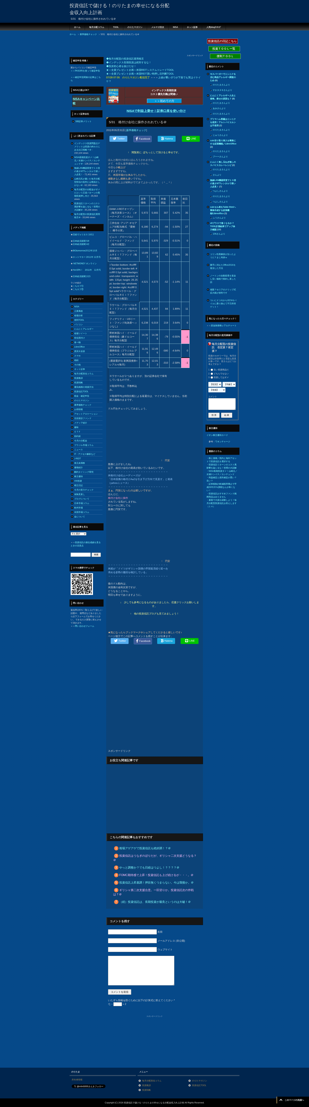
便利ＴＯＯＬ (225, 56)
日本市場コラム (81, 503)
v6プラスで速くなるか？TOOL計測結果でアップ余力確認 (222, 226)
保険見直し (79, 494)
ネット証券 (192, 27)
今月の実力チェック (84, 490)
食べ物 (77, 342)
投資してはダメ (221, 377)
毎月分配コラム (96, 27)
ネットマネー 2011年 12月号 (87, 257)
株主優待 (78, 476)
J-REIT (77, 458)
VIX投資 (78, 481)
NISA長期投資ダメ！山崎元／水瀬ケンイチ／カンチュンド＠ (87, 160)
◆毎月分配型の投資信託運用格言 (125, 58)
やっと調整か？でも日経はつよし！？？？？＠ (149, 867)
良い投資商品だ (221, 369)
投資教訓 (78, 378)
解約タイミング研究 (84, 472)
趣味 (76, 427)
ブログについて (81, 499)
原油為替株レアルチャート (224, 325)
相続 (76, 360)
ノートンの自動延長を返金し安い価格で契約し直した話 (223, 278)
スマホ (77, 356)
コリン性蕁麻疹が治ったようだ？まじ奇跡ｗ (223, 256)
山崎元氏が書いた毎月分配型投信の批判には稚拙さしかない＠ (87, 182)
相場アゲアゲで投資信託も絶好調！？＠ (145, 848)
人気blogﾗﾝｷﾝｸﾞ (213, 27)
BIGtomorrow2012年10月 (85, 250)
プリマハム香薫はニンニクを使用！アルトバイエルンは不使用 (223, 122)
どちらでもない (221, 373)
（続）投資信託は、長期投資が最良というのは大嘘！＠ (155, 901)
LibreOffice (79, 347)
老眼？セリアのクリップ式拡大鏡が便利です (223, 291)
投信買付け (79, 338)
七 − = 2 (117, 1004)
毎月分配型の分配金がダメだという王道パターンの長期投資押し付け (87, 192)
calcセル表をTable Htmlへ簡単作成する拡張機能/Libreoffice (223, 210)
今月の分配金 (80, 440)
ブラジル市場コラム (84, 445)
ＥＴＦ (77, 432)
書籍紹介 (78, 467)
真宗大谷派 (79, 351)
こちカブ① (78, 286)
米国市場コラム (81, 512)
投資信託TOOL (81, 391)
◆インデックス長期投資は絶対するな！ (128, 62)
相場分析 (78, 315)
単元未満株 (79, 463)
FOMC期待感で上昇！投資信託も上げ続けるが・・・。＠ (156, 875)
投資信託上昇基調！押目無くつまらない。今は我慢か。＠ (156, 882)
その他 (77, 364)
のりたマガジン (135, 27)
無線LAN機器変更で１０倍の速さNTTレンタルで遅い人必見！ (87, 171)
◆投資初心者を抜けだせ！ (121, 66)
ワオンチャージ (222, 441)
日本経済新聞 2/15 (81, 276)
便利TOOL (79, 320)
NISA (175, 27)
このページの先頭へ (294, 1100)
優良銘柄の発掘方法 (84, 387)
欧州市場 (78, 507)
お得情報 (78, 409)
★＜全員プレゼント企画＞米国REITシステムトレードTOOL (140, 69)
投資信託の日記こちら (222, 41)
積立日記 (78, 485)
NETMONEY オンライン (85, 263)
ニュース (78, 449)
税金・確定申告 (81, 396)
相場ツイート (80, 333)
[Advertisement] (135, 46)
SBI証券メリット (83, 121)
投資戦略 (78, 382)
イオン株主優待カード (217, 435)
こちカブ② (78, 289)
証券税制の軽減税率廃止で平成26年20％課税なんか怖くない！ (222, 487)
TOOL (116, 27)
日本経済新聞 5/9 (81, 241)
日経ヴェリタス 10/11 (83, 234)
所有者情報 (77, 1079)
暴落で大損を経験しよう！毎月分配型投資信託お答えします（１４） (222, 503)
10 (219, 229)
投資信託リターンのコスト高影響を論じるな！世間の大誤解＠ (87, 206)
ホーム (77, 27)
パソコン (78, 324)
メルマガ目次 (157, 27)
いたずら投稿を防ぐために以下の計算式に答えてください (141, 1000)
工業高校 (78, 311)
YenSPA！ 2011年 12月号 (87, 270)
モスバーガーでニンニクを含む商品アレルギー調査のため (223, 77)
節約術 (77, 436)
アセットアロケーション (86, 414)
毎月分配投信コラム (84, 373)
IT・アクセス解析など (84, 454)
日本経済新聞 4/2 (81, 244)
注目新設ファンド (82, 418)
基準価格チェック (136, 130)
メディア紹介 (80, 423)
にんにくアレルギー (84, 329)
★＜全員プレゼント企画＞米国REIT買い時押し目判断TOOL (140, 73)
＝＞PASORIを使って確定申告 (85, 71)
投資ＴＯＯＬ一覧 (224, 48)
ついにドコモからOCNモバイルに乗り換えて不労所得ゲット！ (223, 303)
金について (79, 516)
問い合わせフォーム (84, 626)
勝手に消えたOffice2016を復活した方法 (223, 266)
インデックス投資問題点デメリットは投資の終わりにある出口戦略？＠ (87, 146)
